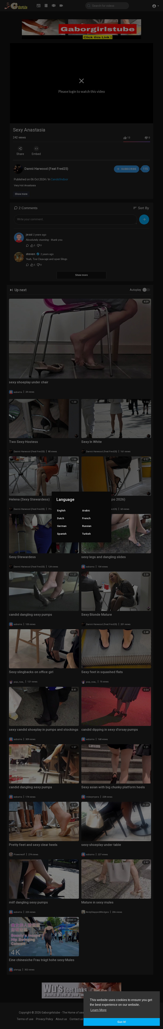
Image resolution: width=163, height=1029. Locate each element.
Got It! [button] (121, 1021)
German (61, 526)
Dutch (60, 518)
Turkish (86, 533)
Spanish (61, 533)
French (86, 518)
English (61, 510)
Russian (86, 526)
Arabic (86, 510)
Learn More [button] (98, 1010)
